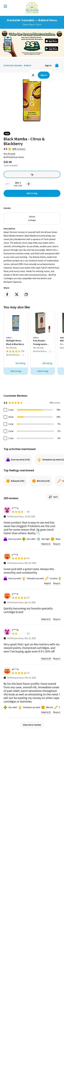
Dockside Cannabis (32, 7)
